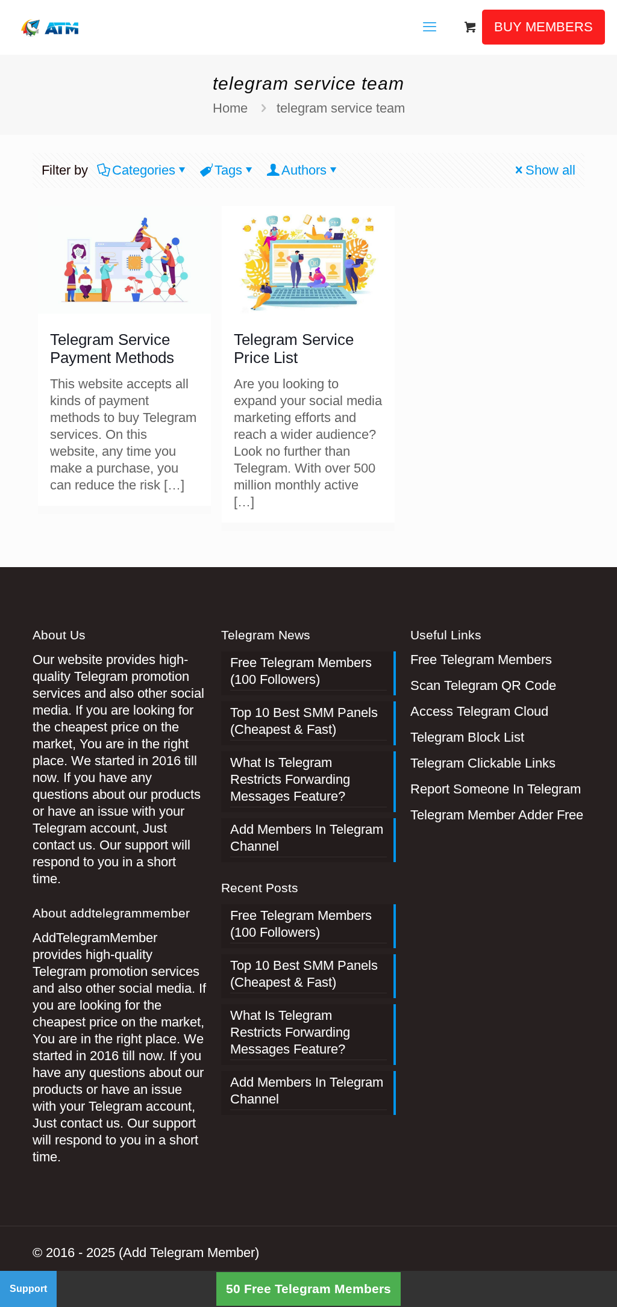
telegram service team (341, 108)
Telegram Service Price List (294, 349)
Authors (304, 170)
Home (230, 108)
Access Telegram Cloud (479, 711)
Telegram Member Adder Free (496, 814)
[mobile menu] (429, 27)
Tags (228, 170)
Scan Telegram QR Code (483, 685)
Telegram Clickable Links (483, 763)
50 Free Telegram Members (308, 1289)
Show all (550, 170)
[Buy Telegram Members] (51, 27)
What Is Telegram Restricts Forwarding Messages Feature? (290, 779)
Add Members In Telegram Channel (306, 838)
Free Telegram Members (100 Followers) (301, 671)
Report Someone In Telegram (495, 788)
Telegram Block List (467, 737)
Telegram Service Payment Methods (112, 349)
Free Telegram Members (481, 659)
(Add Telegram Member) (189, 1252)
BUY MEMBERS (543, 26)
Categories (143, 170)
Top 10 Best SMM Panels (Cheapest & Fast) (304, 721)
